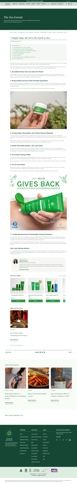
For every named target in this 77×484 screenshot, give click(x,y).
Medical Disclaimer (24, 436)
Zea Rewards (34, 456)
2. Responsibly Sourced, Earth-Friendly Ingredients (23, 49)
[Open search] (67, 4)
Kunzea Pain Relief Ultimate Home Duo (35, 296)
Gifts (44, 456)
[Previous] (6, 1)
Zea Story (65, 32)
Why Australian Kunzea (36, 436)
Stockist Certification (24, 447)
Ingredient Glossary (35, 461)
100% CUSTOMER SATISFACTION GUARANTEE (34, 1)
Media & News (34, 445)
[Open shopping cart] (71, 4)
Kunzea (28, 3)
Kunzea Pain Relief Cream (30, 149)
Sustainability (34, 447)
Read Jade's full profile (24, 269)
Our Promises (34, 439)
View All (11, 32)
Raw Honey (45, 447)
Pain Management (21, 32)
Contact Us (22, 453)
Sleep (27, 32)
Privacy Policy (33, 474)
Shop (44, 430)
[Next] (63, 1)
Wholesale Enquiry (24, 445)
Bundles (43, 3)
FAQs (21, 434)
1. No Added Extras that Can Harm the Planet (22, 47)
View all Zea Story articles (17, 345)
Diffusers (45, 445)
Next (70, 352)
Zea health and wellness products (21, 252)
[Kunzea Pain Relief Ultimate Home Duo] (36, 286)
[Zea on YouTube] (66, 440)
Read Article (14, 339)
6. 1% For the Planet (17, 55)
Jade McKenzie (13, 41)
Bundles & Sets (46, 453)
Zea (35, 475)
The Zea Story (34, 434)
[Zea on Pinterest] (63, 440)
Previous (8, 352)
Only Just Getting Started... (18, 58)
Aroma (33, 3)
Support (22, 430)
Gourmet (50, 32)
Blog (32, 442)
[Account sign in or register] (68, 4)
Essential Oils (36, 32)
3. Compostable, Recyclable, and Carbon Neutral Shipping (24, 50)
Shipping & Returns (24, 439)
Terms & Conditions (42, 474)
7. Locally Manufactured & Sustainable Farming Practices (24, 57)
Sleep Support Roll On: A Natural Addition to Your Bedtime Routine (15, 396)
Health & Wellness (43, 32)
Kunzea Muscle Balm (38, 83)
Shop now (18, 300)
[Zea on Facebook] (57, 440)
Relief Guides (34, 459)
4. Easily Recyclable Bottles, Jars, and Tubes (22, 52)
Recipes (54, 32)
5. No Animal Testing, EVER (18, 53)
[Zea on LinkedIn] (70, 440)
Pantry (38, 3)
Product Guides (59, 32)
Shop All (15, 3)
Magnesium (31, 32)
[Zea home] (7, 4)
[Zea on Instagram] (60, 440)
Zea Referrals (34, 453)
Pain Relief (22, 3)
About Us (53, 3)
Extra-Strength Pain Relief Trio (52, 295)
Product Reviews (35, 450)
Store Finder (22, 442)
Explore (34, 430)
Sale (48, 3)
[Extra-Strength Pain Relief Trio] (53, 286)
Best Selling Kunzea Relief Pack (17, 295)
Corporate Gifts (23, 450)
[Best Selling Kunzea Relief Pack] (18, 286)
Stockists (60, 3)
